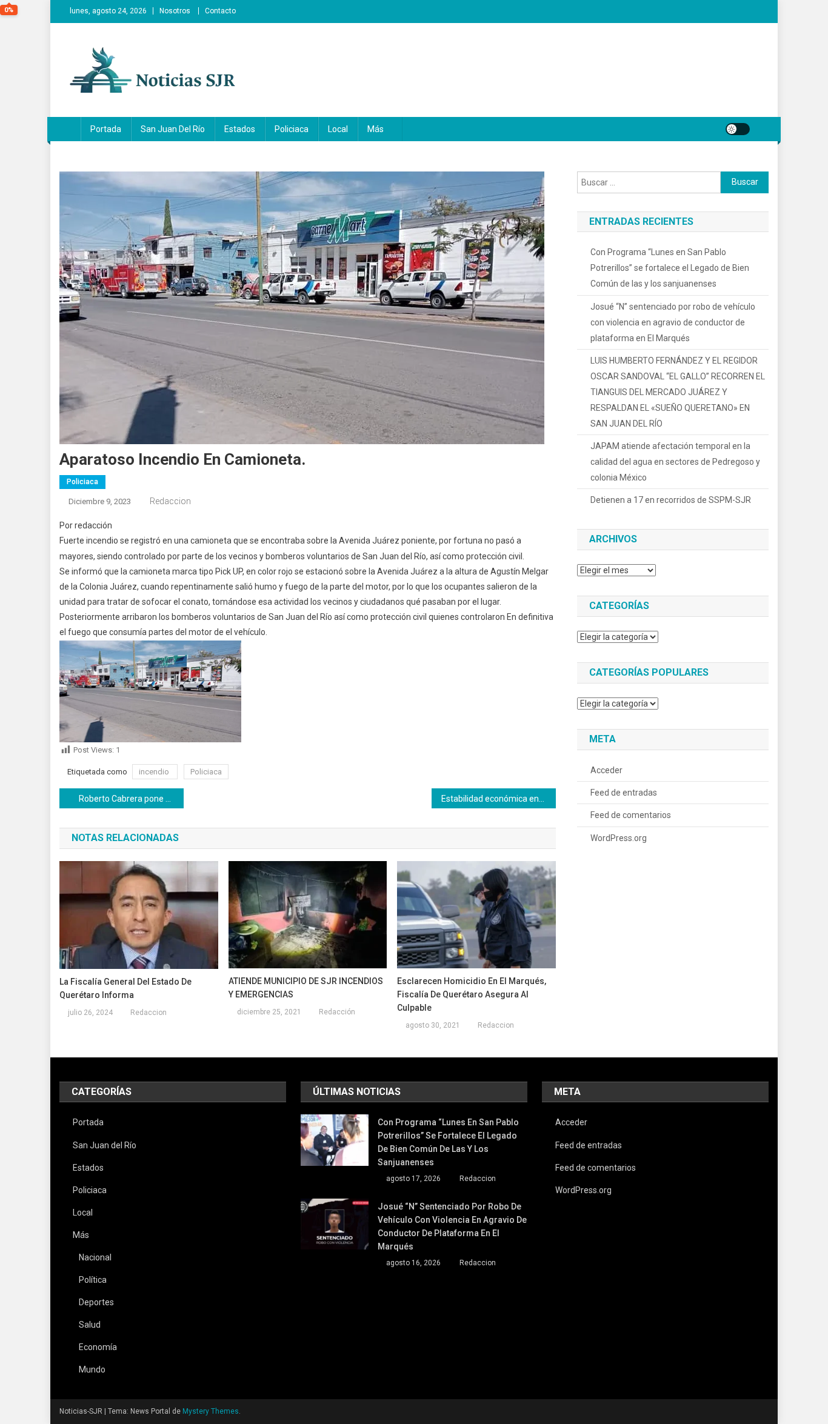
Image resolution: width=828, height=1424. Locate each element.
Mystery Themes (210, 1411)
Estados (239, 129)
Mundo (92, 1369)
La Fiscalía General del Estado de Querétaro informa (125, 988)
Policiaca (292, 129)
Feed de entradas (623, 792)
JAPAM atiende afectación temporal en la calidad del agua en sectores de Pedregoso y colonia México (675, 461)
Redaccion (170, 501)
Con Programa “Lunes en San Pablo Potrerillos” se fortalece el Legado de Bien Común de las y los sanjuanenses (669, 267)
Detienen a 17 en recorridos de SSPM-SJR (670, 500)
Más (375, 129)
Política (93, 1280)
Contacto (220, 11)
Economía (98, 1347)
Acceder (606, 770)
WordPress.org (618, 838)
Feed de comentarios (630, 815)
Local (338, 129)
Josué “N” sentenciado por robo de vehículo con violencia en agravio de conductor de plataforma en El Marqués (672, 322)
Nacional (95, 1257)
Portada (105, 129)
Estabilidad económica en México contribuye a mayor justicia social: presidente (498, 798)
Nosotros (174, 11)
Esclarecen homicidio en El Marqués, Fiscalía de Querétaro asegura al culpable (471, 994)
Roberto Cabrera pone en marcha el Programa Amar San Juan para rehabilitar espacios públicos (131, 798)
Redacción (337, 1012)
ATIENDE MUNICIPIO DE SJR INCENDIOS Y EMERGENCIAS (306, 987)
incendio (155, 771)
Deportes (96, 1302)
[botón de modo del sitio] (738, 129)
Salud (90, 1324)
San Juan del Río (173, 129)
